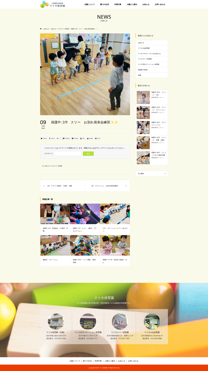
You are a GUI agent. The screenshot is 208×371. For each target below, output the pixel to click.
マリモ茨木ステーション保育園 (148, 64)
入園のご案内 (132, 4)
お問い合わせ (160, 4)
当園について (89, 4)
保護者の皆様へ (143, 70)
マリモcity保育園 (144, 48)
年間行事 (117, 4)
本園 (139, 75)
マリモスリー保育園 (56, 166)
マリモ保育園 (104, 297)
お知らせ (145, 4)
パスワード (48, 153)
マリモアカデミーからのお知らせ (149, 54)
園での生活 (104, 4)
